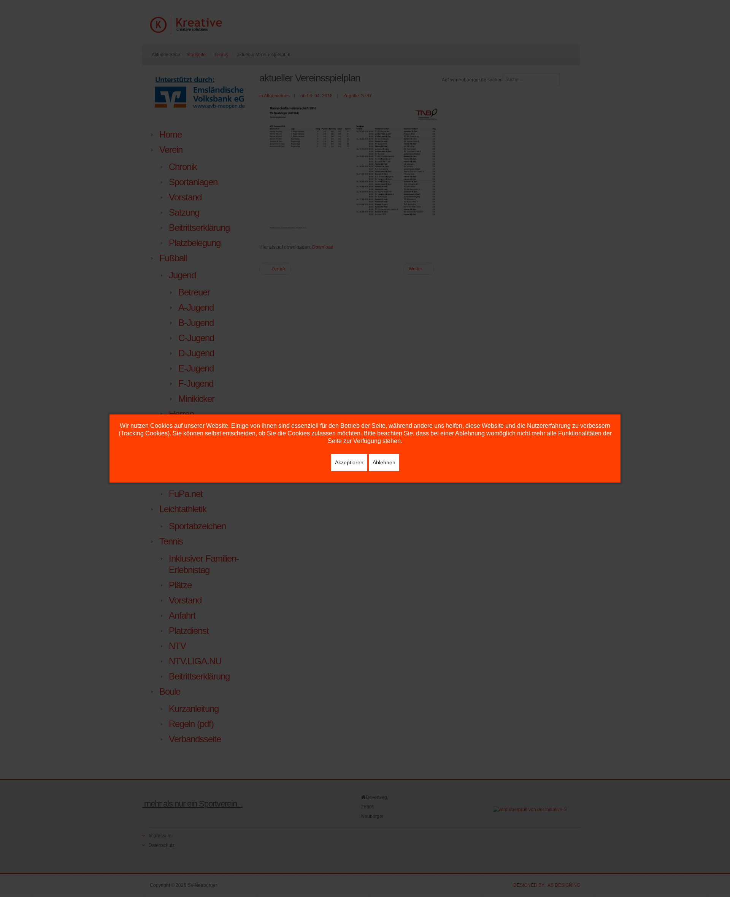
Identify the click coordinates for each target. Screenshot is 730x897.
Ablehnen (384, 462)
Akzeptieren (349, 462)
